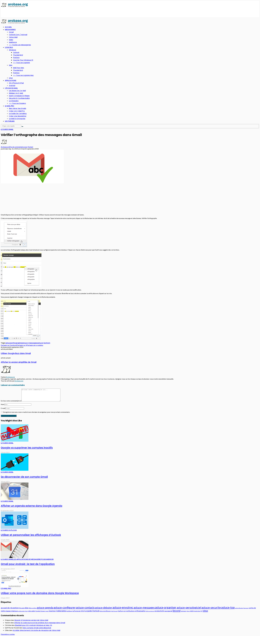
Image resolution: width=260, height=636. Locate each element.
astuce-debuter (103, 607)
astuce (8, 343)
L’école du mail (11, 88)
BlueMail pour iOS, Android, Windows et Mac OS (33, 625)
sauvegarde (168, 611)
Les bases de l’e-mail (17, 90)
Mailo (11, 40)
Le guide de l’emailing (18, 113)
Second (176, 610)
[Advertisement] (38, 12)
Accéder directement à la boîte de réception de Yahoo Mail (36, 630)
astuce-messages (29, 343)
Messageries (10, 29)
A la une (21, 608)
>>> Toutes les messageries (20, 45)
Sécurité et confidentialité (19, 98)
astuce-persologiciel (189, 607)
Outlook (16, 52)
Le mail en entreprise (17, 118)
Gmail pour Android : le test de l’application (28, 564)
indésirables (61, 611)
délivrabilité (31, 611)
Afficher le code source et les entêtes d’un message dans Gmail (39, 623)
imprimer (52, 611)
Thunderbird (18, 55)
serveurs (183, 611)
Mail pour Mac (18, 68)
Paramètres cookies (8, 634)
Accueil (8, 27)
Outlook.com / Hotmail (18, 34)
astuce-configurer (65, 607)
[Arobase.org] (14, 7)
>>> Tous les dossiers (17, 103)
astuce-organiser (165, 607)
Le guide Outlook (9, 530)
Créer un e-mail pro (17, 111)
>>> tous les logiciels (21, 62)
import (47, 611)
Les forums (10, 121)
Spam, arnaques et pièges (19, 96)
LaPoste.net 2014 (78, 611)
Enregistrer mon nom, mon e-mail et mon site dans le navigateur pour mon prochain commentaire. (36, 412)
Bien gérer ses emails (17, 108)
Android (12, 85)
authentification (239, 608)
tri (202, 611)
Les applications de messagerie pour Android (33, 559)
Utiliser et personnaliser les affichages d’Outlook (31, 535)
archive (34, 608)
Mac (10, 65)
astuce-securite (211, 607)
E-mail (3, 408)
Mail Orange (114, 611)
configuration (21, 611)
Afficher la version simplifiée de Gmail (18, 362)
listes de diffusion (105, 611)
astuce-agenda (45, 607)
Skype (188, 611)
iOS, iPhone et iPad (16, 83)
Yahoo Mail (13, 37)
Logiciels (9, 47)
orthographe (16, 343)
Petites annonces (149, 611)
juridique (69, 611)
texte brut (197, 611)
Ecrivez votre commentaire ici (11, 401)
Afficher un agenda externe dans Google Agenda (31, 505)
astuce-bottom (43, 343)
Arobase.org (5, 147)
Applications (10, 80)
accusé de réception (10, 607)
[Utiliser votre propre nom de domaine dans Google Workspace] (14, 586)
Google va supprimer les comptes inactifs (27, 447)
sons (192, 611)
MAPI (124, 611)
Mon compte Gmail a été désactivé (37, 628)
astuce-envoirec (122, 607)
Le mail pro (9, 106)
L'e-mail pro (6, 588)
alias (26, 608)
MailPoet (120, 611)
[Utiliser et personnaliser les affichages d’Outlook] (14, 528)
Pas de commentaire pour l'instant (21, 147)
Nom (2, 404)
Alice (30, 608)
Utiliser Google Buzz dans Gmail (16, 353)
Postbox (16, 57)
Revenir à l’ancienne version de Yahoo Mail (31, 620)
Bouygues (245, 608)
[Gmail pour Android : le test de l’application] (14, 557)
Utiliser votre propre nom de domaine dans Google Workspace (40, 593)
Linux (11, 78)
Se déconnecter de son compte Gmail (24, 476)
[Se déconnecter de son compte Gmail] (14, 470)
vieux (205, 610)
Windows (12, 50)
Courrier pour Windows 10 (23, 60)
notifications (130, 611)
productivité (159, 611)
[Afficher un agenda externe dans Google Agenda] (14, 499)
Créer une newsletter (17, 116)
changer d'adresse (11, 611)
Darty (26, 611)
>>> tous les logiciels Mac (23, 75)
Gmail (11, 32)
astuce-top (228, 607)
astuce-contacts (85, 607)
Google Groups (40, 611)
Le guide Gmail (7, 129)
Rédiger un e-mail (16, 93)
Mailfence (13, 42)
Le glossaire (13, 101)
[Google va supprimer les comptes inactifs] (14, 441)
